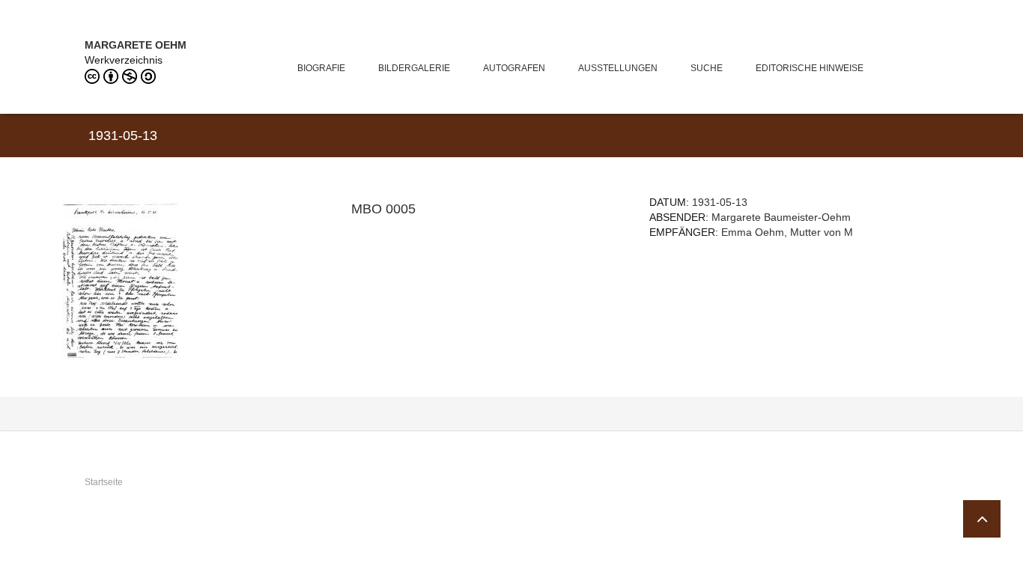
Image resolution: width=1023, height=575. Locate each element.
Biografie (321, 68)
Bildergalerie (414, 68)
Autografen (514, 68)
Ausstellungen (618, 68)
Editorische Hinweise (809, 68)
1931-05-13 (719, 202)
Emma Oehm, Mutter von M (787, 232)
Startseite (104, 482)
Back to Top (982, 519)
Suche (706, 68)
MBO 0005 (383, 208)
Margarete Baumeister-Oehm (781, 217)
